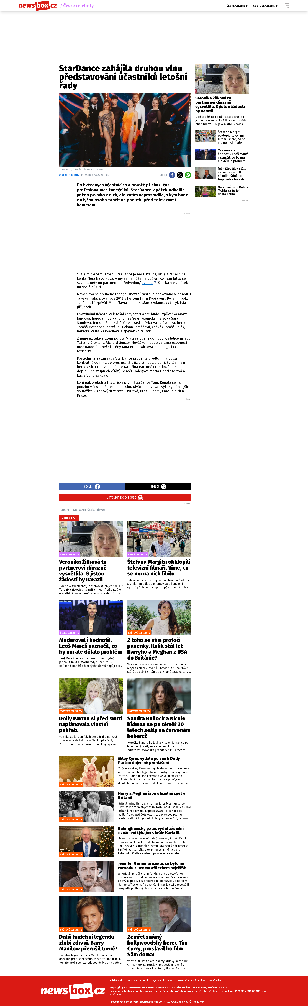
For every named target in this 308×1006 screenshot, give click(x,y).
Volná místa (216, 980)
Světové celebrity (266, 5)
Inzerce (171, 980)
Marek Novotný (69, 175)
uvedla (147, 283)
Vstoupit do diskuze (121, 497)
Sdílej (88, 486)
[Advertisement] (134, 241)
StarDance (79, 509)
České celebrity (238, 5)
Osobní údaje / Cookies (192, 980)
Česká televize (96, 509)
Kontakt (145, 980)
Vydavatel (158, 980)
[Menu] (287, 5)
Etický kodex (117, 980)
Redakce (132, 980)
